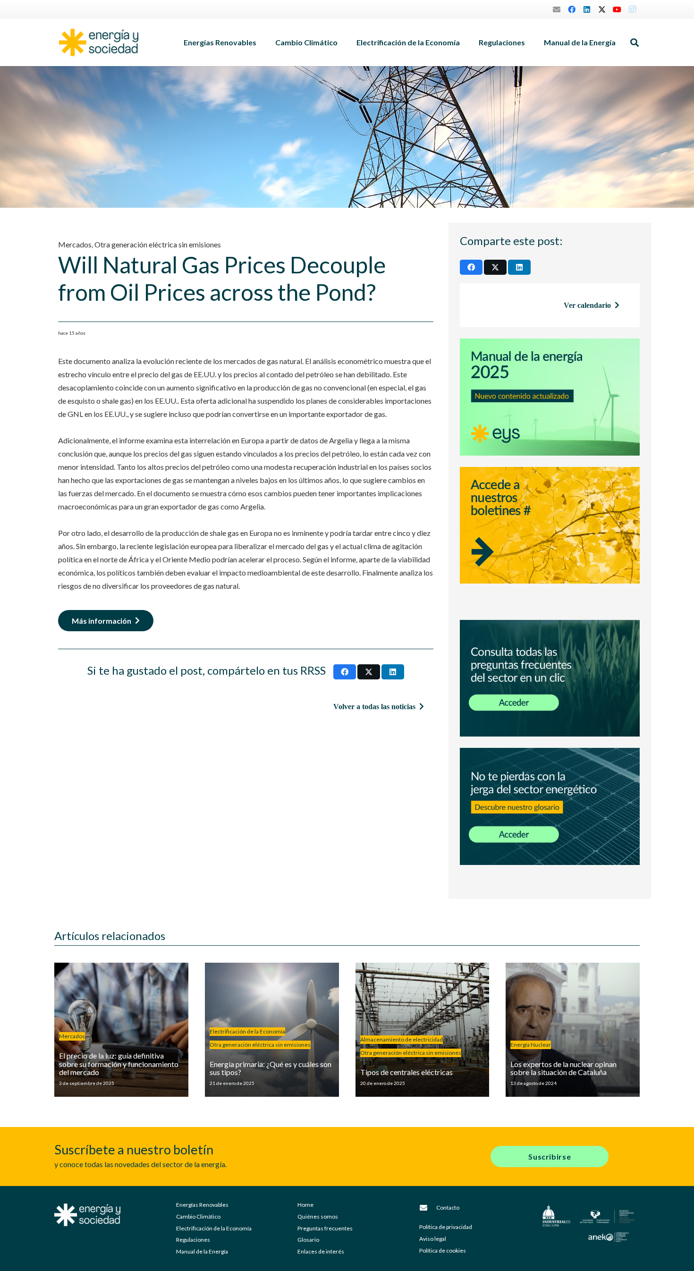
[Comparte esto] (344, 671)
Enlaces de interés (320, 1251)
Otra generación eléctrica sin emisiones (157, 244)
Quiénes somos (317, 1216)
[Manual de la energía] (550, 397)
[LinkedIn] (586, 9)
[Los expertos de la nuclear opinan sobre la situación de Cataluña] (573, 1030)
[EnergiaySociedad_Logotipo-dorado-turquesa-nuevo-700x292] (98, 42)
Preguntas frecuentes (325, 1228)
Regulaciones (193, 1239)
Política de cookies (442, 1250)
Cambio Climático (198, 1216)
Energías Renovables (202, 1204)
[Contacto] (427, 1208)
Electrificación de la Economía (214, 1228)
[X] (601, 9)
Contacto (447, 1207)
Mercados (75, 244)
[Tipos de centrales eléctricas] (422, 1030)
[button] (261, 42)
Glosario (308, 1239)
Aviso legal (432, 1238)
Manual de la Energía (202, 1251)
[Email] (556, 9)
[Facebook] (571, 9)
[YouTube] (617, 9)
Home (305, 1204)
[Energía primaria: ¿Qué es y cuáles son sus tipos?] (272, 1030)
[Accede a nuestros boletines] (550, 538)
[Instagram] (632, 9)
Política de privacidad (445, 1226)
